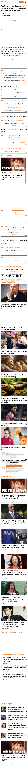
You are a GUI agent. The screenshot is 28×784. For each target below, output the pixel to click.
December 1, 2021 (20, 110)
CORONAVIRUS (11, 279)
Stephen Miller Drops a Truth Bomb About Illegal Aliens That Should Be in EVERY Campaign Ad (13, 522)
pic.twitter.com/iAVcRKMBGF (14, 247)
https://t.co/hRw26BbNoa (14, 137)
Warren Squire (5, 578)
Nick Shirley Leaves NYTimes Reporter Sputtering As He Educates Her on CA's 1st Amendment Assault (14, 676)
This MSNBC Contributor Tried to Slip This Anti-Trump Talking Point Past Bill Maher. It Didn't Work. (15, 659)
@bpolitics (6, 104)
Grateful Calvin (5, 526)
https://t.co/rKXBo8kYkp (18, 77)
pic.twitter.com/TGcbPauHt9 (14, 257)
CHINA (5, 279)
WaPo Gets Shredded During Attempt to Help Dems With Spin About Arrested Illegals (12, 599)
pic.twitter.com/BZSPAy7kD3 (14, 266)
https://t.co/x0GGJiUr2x (18, 210)
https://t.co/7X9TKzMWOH (14, 107)
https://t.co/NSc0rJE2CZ (17, 229)
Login (21, 2)
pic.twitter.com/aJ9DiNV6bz (14, 148)
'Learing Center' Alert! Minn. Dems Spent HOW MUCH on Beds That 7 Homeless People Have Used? (13, 547)
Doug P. (2, 15)
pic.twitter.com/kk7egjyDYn (14, 139)
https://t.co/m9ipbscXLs (17, 120)
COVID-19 (18, 279)
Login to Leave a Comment (14, 466)
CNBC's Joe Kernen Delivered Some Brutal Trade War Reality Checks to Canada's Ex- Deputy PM (13, 497)
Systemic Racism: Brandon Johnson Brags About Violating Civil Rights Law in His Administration (13, 624)
